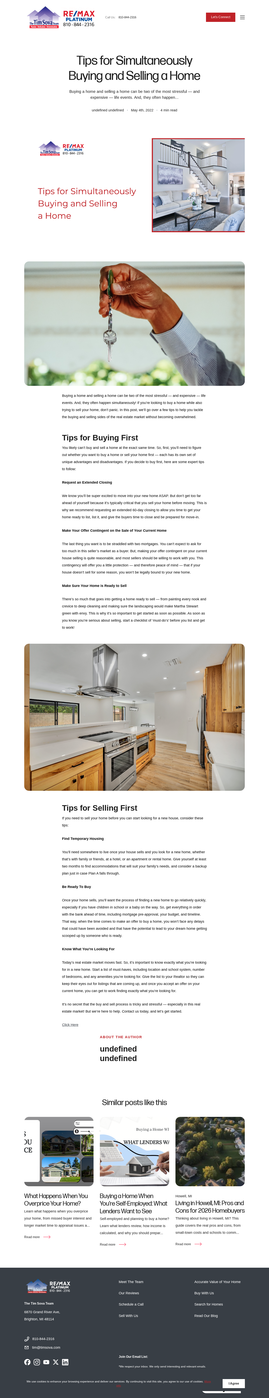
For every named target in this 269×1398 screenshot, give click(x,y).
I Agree (234, 1383)
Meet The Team (131, 1282)
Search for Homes (208, 1304)
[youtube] (46, 1362)
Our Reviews (129, 1293)
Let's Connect (220, 17)
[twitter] (56, 1362)
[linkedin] (65, 1362)
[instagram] (37, 1362)
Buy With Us (204, 1293)
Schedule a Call (131, 1304)
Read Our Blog (206, 1316)
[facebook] (27, 1362)
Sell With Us (128, 1316)
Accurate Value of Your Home (217, 1282)
